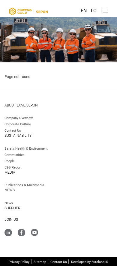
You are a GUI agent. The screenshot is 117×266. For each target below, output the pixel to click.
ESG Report (13, 167)
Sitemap (40, 262)
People (9, 161)
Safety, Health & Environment (26, 149)
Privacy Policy (19, 262)
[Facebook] (21, 233)
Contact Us (12, 131)
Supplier (12, 208)
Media (9, 172)
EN (84, 10)
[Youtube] (34, 233)
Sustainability (18, 135)
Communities (14, 155)
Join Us (11, 219)
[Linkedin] (8, 233)
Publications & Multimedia (24, 185)
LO (94, 10)
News (9, 190)
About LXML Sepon (21, 105)
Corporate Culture (17, 124)
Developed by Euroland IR (89, 262)
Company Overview (18, 118)
